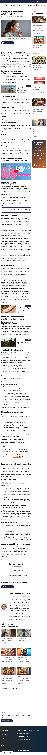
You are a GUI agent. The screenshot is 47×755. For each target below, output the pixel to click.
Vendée (30, 5)
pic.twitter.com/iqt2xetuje (10, 455)
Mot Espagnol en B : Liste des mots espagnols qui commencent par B (24, 659)
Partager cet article (8, 43)
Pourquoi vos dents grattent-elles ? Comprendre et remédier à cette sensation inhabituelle (39, 89)
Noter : (2, 706)
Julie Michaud (27, 593)
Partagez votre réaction (7, 752)
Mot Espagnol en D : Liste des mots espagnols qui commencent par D (24, 678)
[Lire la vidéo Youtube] (16, 171)
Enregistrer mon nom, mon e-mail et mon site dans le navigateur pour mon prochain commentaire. (16, 716)
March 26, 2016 (17, 457)
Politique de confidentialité (7, 740)
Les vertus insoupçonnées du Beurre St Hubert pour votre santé (38, 110)
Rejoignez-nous (42, 1)
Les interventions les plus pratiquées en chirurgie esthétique (7, 640)
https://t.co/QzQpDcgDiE (20, 451)
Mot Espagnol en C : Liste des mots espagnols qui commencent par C (8, 678)
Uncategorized (5, 559)
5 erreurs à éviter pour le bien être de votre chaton (22, 640)
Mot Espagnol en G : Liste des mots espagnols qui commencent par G (38, 68)
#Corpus (14, 449)
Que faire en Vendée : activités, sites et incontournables (22, 88)
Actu (25, 5)
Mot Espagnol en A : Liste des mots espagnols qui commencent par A (8, 659)
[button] (34, 5)
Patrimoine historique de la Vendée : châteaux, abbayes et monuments (23, 342)
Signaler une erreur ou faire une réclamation (17, 575)
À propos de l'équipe (5, 738)
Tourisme (19, 5)
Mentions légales (5, 741)
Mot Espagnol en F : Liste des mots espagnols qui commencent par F (38, 48)
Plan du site (3, 736)
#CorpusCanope (7, 453)
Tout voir (39, 730)
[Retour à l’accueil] (5, 5)
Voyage (13, 5)
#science (16, 453)
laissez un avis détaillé (18, 570)
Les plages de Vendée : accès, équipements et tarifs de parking (23, 309)
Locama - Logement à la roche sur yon (25, 739)
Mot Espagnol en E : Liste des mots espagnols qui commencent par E (38, 28)
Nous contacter (4, 734)
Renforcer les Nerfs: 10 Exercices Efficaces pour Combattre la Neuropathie (38, 130)
